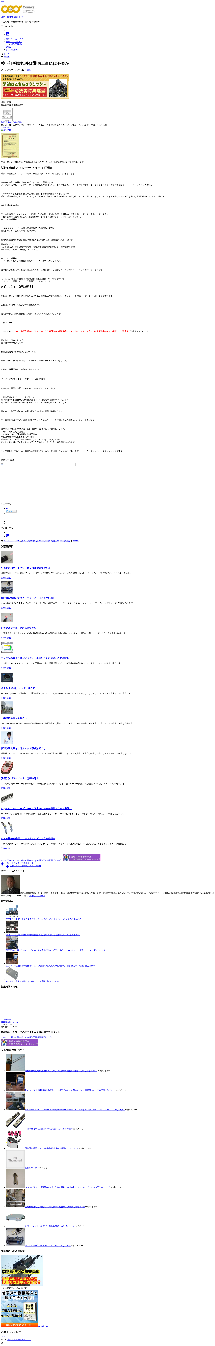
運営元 (9, 47)
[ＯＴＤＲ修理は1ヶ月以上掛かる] (7, 683)
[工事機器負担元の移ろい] (7, 713)
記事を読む (6, 578)
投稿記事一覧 (31, 1168)
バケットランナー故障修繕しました (21, 863)
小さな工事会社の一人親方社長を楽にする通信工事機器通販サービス (32, 860)
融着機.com (43, 1326)
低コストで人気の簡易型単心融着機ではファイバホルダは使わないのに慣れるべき (43, 935)
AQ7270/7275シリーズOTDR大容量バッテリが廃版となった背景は (36, 808)
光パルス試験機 (28, 541)
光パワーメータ (43, 541)
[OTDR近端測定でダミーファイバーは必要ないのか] (7, 593)
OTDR (17, 541)
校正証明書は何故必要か (12, 122)
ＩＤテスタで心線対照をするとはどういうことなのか (49, 1129)
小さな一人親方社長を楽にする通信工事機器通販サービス (27, 1037)
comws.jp (5, 127)
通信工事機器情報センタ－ (13, 17)
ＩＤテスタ (9, 541)
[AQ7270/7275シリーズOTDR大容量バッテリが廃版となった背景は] (7, 803)
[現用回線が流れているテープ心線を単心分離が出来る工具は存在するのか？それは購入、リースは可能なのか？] (12, 948)
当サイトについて (14, 42)
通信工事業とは (18, 44)
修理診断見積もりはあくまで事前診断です (23, 748)
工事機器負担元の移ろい (14, 718)
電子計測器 (65, 541)
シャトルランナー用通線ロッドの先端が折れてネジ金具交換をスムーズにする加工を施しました (68, 1187)
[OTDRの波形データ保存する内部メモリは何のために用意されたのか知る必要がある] (12, 917)
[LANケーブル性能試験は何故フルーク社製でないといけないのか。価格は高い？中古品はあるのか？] (12, 963)
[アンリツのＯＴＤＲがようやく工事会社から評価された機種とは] (7, 653)
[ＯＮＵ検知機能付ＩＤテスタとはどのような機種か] (7, 833)
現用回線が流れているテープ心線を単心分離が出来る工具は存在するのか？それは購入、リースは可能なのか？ (56, 950)
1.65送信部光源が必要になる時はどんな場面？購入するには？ (33, 981)
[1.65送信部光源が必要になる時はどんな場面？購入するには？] (12, 979)
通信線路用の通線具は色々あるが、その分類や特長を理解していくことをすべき (61, 1071)
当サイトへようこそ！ (16, 39)
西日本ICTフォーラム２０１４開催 (25, 866)
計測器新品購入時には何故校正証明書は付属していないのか (52, 1148)
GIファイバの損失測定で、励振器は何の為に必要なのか (50, 1226)
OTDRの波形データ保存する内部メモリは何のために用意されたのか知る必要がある (43, 919)
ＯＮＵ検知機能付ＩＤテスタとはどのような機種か (28, 838)
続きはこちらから (37, 896)
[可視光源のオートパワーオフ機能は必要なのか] (7, 563)
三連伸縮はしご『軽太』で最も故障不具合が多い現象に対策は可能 (55, 1207)
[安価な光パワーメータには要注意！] (7, 773)
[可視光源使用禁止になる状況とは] (7, 623)
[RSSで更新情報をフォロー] (7, 35)
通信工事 (55, 541)
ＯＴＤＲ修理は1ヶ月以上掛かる (18, 688)
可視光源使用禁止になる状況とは (18, 628)
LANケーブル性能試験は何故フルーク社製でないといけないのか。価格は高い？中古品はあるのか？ (51, 966)
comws (76, 541)
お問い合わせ (12, 49)
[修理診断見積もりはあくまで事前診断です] (7, 743)
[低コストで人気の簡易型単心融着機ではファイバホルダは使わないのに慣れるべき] (12, 932)
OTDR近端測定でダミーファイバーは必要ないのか (28, 598)
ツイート (5, 1337)
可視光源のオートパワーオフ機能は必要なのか (26, 568)
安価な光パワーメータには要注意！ (20, 778)
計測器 (28, 70)
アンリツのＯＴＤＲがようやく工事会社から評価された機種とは (35, 658)
